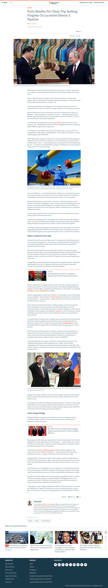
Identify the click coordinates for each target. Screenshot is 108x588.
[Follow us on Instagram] (63, 564)
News (31, 564)
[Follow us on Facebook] (74, 564)
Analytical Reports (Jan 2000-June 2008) (41, 582)
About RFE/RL (9, 564)
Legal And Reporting (10, 576)
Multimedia (33, 573)
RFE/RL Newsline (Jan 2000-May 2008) (40, 579)
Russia (29, 8)
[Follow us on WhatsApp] (81, 564)
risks (35, 223)
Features (32, 567)
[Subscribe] (85, 564)
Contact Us (8, 582)
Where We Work (9, 567)
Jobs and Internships (10, 573)
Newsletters (33, 570)
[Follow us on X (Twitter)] (70, 564)
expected (58, 311)
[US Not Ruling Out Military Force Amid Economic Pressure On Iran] (16, 537)
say (38, 201)
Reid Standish (33, 23)
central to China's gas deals (46, 450)
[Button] (78, 31)
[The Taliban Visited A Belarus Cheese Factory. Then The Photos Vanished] (91, 537)
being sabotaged (68, 323)
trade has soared (55, 297)
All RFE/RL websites (99, 2)
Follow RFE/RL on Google (85, 2)
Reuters (59, 122)
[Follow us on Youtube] (55, 564)
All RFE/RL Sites (9, 579)
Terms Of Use (9, 570)
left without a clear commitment (37, 291)
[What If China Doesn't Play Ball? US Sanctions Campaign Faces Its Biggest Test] (41, 537)
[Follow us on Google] (66, 564)
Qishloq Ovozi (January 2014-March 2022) (41, 576)
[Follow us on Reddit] (59, 564)
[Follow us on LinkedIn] (77, 564)
